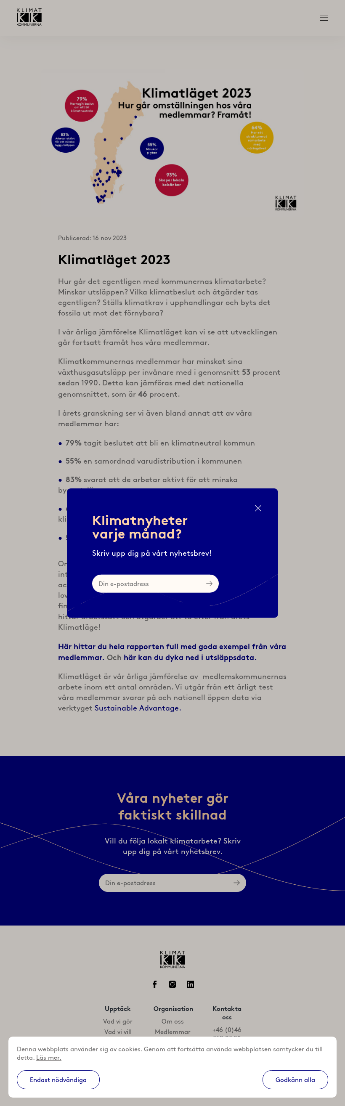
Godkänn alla (295, 1080)
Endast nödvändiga (58, 1080)
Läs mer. (48, 1057)
